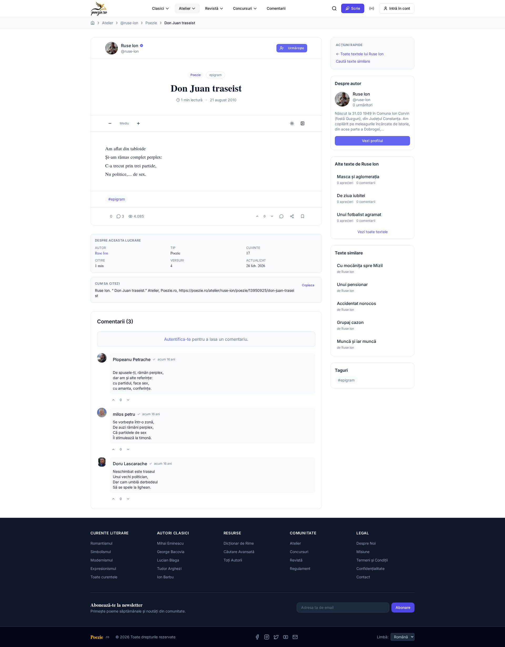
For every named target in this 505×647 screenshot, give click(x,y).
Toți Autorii (233, 560)
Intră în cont (399, 8)
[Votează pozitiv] (257, 216)
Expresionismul (103, 568)
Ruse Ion (101, 252)
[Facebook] (257, 637)
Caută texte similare (353, 61)
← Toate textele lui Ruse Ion (359, 54)
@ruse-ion (129, 23)
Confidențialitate (370, 568)
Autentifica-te (177, 339)
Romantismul (101, 543)
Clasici (158, 8)
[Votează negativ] (272, 216)
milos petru (124, 414)
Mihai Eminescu (170, 543)
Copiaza (308, 285)
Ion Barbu (165, 577)
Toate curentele (103, 577)
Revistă (211, 8)
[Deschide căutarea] (334, 8)
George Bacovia (170, 551)
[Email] (295, 637)
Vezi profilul (372, 140)
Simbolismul (100, 551)
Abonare (403, 607)
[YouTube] (285, 637)
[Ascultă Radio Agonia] (371, 8)
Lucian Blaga (168, 560)
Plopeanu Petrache (131, 359)
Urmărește (296, 48)
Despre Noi (366, 543)
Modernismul (101, 560)
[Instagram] (266, 637)
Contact (363, 577)
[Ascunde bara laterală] (302, 123)
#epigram (116, 199)
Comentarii (276, 8)
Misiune (363, 551)
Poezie (151, 23)
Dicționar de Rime (239, 543)
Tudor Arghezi (169, 568)
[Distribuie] (292, 216)
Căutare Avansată (239, 551)
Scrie (355, 8)
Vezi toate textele (372, 231)
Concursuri (242, 8)
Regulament (300, 568)
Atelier (184, 8)
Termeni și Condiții (372, 560)
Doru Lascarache (130, 463)
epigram (215, 75)
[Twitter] (276, 637)
